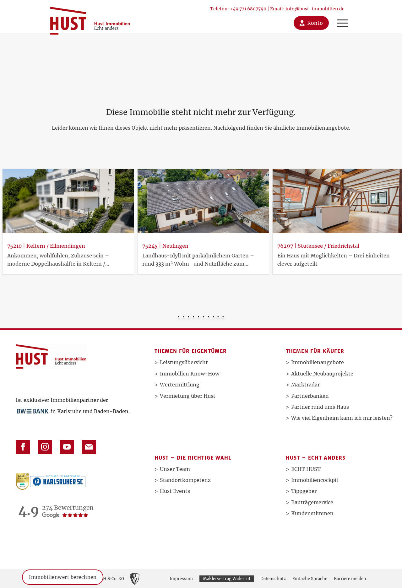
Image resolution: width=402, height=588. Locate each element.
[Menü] (341, 16)
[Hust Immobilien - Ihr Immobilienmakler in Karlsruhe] (90, 18)
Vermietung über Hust (187, 396)
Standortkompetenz (185, 480)
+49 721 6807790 (248, 9)
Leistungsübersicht (184, 362)
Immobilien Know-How (189, 373)
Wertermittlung (179, 384)
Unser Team (175, 469)
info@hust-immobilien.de (315, 9)
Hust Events (175, 491)
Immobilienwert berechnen (62, 574)
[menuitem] (342, 16)
